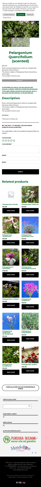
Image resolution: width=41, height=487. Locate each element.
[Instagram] (36, 453)
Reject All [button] (30, 14)
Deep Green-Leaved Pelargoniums (18, 91)
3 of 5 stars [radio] (8, 140)
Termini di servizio (22, 477)
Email (4, 162)
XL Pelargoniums (26, 93)
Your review (7, 144)
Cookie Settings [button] (9, 14)
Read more (11, 210)
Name (4, 155)
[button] (17, 406)
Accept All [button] (21, 14)
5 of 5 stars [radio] (14, 140)
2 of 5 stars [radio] (6, 140)
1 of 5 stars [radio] (3, 140)
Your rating (6, 138)
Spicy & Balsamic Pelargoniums (19, 92)
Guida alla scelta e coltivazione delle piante (20, 387)
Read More (7, 17)
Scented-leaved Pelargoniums (26, 89)
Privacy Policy (12, 477)
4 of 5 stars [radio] (11, 140)
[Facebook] (33, 453)
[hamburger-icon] (3, 417)
